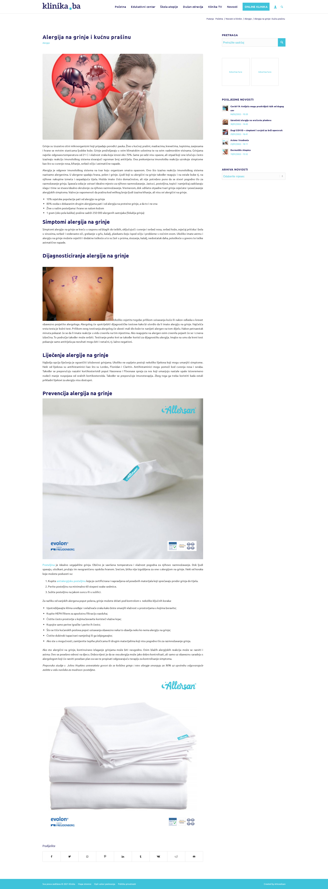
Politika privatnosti (127, 883)
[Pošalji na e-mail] (194, 856)
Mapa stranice (84, 883)
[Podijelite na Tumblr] (141, 856)
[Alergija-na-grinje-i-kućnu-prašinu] (123, 97)
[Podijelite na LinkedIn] (123, 856)
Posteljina (49, 564)
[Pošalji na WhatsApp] (87, 856)
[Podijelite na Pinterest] (105, 856)
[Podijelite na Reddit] (176, 856)
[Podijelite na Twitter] (69, 856)
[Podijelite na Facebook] (52, 856)
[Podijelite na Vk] (158, 856)
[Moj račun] (275, 6)
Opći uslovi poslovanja (104, 883)
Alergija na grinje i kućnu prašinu (87, 36)
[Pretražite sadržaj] (281, 6)
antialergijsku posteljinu (71, 581)
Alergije (46, 42)
